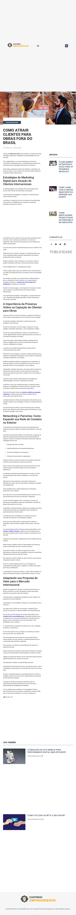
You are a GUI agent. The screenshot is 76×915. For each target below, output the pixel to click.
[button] (38, 45)
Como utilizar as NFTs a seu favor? (46, 815)
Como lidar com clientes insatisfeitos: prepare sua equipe (66, 192)
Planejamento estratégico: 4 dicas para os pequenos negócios (67, 167)
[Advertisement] (22, 221)
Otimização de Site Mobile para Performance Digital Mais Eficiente (46, 751)
